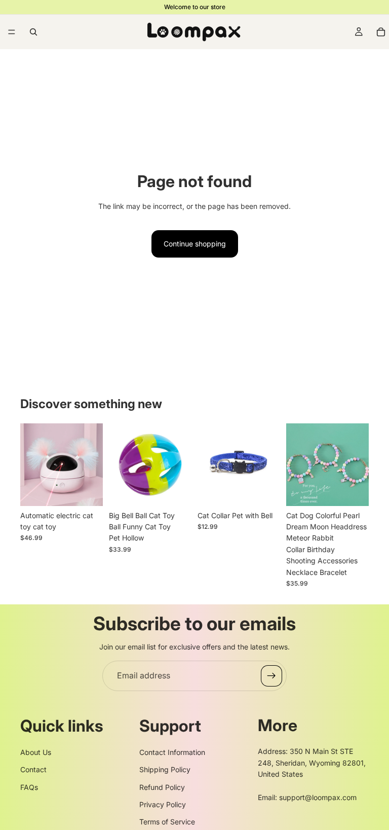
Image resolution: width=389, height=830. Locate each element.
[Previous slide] (31, 464)
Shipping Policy (164, 769)
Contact (33, 769)
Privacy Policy (162, 804)
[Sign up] (271, 676)
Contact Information (172, 752)
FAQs (29, 787)
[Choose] (87, 490)
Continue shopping (195, 243)
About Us (35, 752)
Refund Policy (162, 787)
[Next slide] (92, 464)
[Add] (176, 490)
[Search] (33, 32)
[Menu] (11, 32)
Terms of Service (167, 821)
